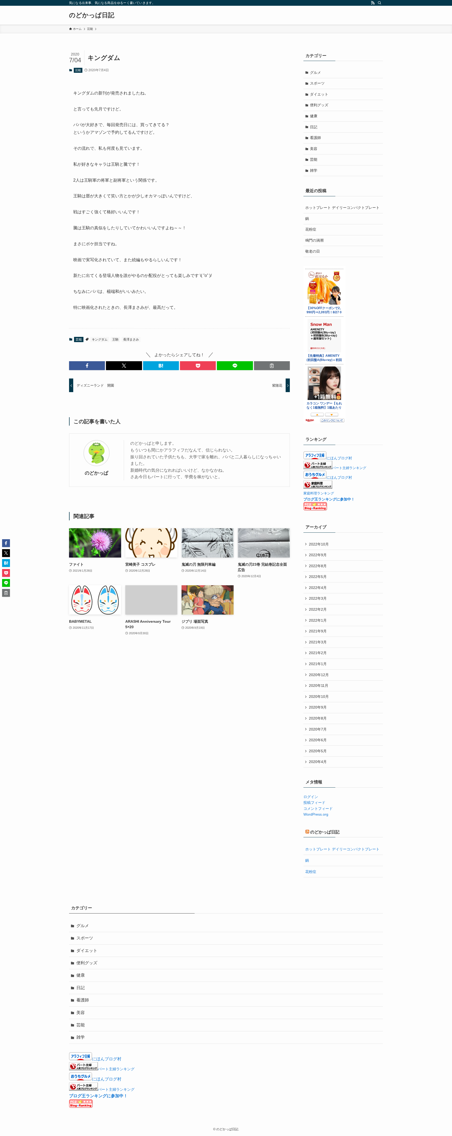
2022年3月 (318, 598)
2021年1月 (318, 664)
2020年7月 (318, 729)
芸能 (78, 70)
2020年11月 (318, 685)
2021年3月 (318, 642)
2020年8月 (318, 718)
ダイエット (319, 94)
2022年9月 (318, 555)
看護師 (315, 138)
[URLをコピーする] (272, 365)
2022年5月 (318, 577)
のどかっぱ (96, 473)
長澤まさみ (131, 339)
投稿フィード (314, 802)
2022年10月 (319, 544)
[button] (87, 365)
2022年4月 (318, 588)
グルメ (315, 72)
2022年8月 (318, 566)
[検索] (379, 3)
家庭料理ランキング (318, 493)
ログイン (310, 797)
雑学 (313, 170)
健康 (313, 116)
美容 (313, 149)
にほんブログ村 (339, 458)
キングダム (100, 339)
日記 (313, 127)
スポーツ (317, 83)
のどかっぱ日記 (91, 15)
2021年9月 (318, 631)
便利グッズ (319, 105)
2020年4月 (318, 762)
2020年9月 (318, 707)
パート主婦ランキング (349, 468)
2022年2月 (318, 609)
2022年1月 (318, 620)
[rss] (372, 3)
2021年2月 (318, 653)
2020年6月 (318, 740)
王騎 (115, 339)
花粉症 (310, 229)
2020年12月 (319, 675)
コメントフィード (318, 808)
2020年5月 (318, 751)
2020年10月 (319, 696)
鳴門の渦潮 (314, 240)
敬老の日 (312, 251)
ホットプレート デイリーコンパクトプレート (342, 207)
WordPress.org (315, 814)
